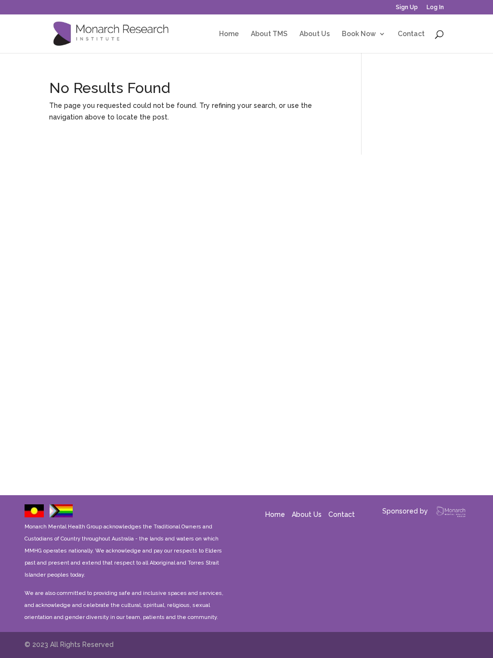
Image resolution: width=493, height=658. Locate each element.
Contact (411, 34)
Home (229, 34)
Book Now (359, 34)
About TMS (269, 34)
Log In (435, 7)
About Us (314, 34)
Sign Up (407, 7)
